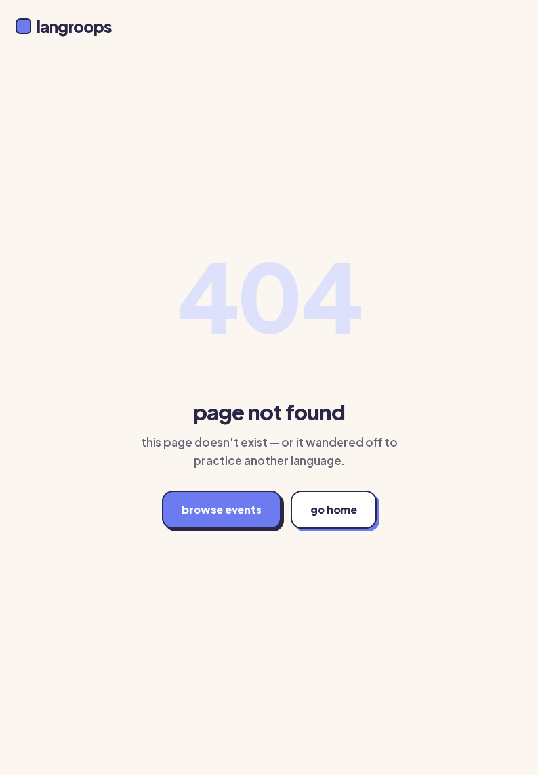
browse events (222, 509)
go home (333, 509)
